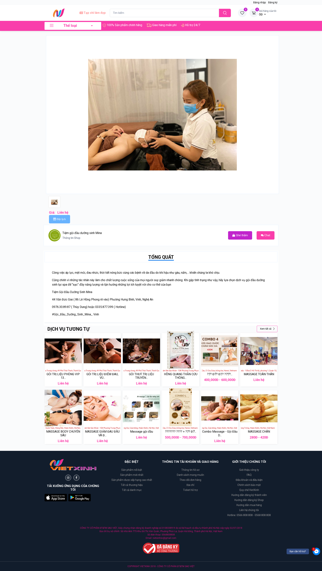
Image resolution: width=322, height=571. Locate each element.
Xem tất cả (266, 328)
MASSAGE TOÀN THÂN (259, 374)
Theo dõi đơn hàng (190, 479)
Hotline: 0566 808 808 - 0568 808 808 (249, 515)
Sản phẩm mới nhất (131, 474)
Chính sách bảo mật (249, 484)
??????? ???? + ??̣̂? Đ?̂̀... (180, 431)
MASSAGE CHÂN (259, 431)
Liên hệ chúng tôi (249, 510)
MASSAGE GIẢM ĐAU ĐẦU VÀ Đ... (102, 433)
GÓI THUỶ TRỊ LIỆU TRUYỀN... (141, 375)
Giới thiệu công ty (249, 469)
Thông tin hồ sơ (190, 469)
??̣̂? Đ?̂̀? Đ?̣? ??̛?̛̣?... (219, 374)
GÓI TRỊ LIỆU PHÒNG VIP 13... (63, 375)
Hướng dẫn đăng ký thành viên (249, 495)
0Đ (267, 13)
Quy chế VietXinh (249, 489)
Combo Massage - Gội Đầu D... (219, 433)
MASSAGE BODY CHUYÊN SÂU (63, 433)
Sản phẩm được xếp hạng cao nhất (131, 479)
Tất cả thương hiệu (132, 484)
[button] (56, 497)
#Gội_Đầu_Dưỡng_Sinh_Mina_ (72, 314)
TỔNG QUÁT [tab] (161, 257)
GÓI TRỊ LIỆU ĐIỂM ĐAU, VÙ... (102, 375)
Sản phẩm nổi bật (131, 469)
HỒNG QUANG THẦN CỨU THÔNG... (180, 375)
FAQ (249, 474)
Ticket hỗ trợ (190, 489)
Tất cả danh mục (132, 489)
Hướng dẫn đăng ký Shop (249, 500)
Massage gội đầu (141, 431)
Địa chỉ (190, 484)
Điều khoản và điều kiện (249, 479)
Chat (267, 235)
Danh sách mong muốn (190, 474)
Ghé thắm (241, 235)
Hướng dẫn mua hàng (249, 505)
